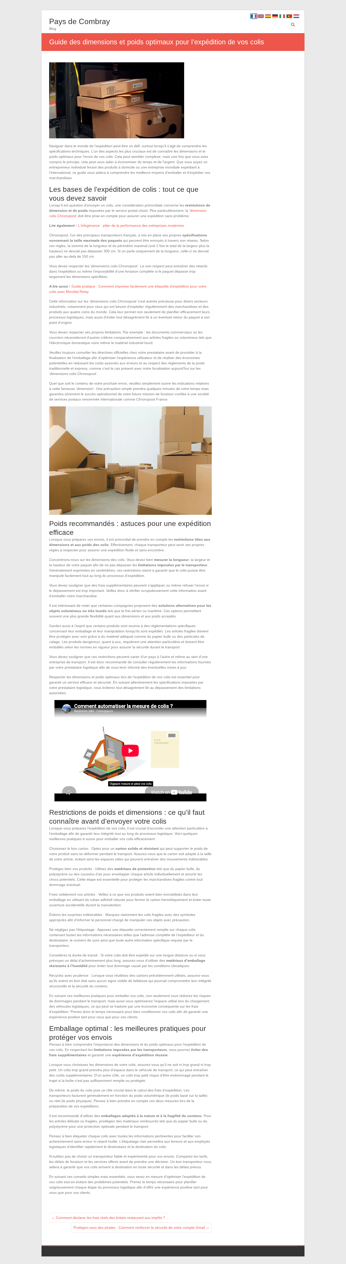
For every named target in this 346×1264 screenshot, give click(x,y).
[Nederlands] (296, 16)
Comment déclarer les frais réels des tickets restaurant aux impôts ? (108, 1218)
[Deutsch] (275, 16)
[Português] (289, 16)
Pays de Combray (79, 21)
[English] (261, 16)
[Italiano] (282, 16)
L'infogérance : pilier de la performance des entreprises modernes (131, 225)
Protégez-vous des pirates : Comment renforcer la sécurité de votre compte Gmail (141, 1227)
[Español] (268, 16)
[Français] (254, 16)
